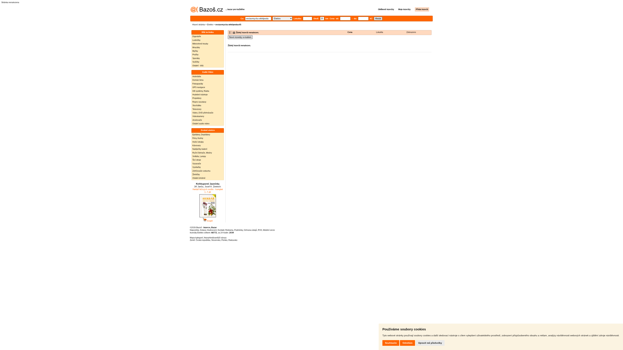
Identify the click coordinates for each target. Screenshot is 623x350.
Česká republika (203, 240)
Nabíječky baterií (199, 149)
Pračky (195, 54)
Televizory (196, 109)
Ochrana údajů (250, 230)
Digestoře (196, 36)
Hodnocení (212, 230)
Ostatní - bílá (197, 65)
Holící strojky (198, 142)
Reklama (229, 230)
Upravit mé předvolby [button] (430, 343)
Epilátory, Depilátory (201, 135)
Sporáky (196, 58)
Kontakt (221, 230)
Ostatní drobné (198, 178)
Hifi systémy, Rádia (200, 91)
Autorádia (196, 76)
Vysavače (196, 164)
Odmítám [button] (407, 343)
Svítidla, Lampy (199, 156)
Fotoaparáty (197, 84)
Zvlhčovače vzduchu (201, 171)
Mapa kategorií (196, 238)
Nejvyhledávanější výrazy (215, 238)
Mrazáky (196, 47)
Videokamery (198, 116)
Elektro (210, 24)
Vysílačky (196, 167)
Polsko (224, 240)
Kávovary (196, 145)
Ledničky (196, 40)
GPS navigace (198, 87)
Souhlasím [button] (391, 343)
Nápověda (194, 230)
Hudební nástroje (200, 94)
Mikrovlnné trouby (200, 44)
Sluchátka (196, 105)
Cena (350, 32)
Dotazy (203, 230)
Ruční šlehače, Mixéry (202, 153)
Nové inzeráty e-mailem (240, 37)
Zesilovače (197, 120)
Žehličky (196, 174)
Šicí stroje (196, 160)
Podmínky (238, 230)
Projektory (196, 98)
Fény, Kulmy (197, 138)
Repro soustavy (199, 102)
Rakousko (232, 240)
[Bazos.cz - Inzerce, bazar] (207, 12)
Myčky (195, 51)
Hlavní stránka (198, 24)
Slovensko (215, 240)
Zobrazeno (411, 32)
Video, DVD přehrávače (202, 113)
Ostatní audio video (200, 123)
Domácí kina (197, 80)
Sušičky (195, 62)
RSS (260, 230)
